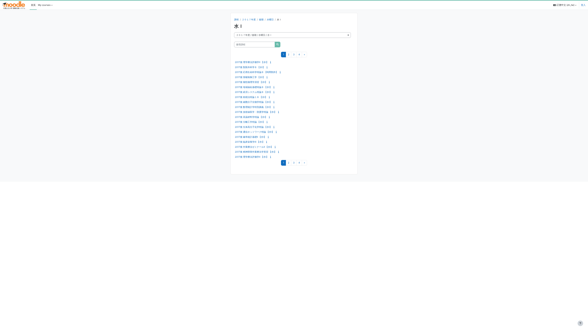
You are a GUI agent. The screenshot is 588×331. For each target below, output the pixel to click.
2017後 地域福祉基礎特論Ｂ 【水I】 (253, 87)
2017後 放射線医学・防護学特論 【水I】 (255, 111)
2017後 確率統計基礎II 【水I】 (250, 136)
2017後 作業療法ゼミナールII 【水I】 (254, 146)
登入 (583, 5)
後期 (261, 19)
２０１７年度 (249, 19)
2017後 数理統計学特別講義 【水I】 (253, 107)
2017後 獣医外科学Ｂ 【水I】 (250, 67)
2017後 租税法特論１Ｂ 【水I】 (251, 97)
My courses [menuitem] (44, 5)
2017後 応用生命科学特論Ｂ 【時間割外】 (256, 72)
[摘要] (271, 62)
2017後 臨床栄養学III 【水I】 (249, 141)
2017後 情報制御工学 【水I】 (250, 77)
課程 (236, 19)
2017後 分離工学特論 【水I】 (250, 121)
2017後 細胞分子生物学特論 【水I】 (253, 102)
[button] (564, 5)
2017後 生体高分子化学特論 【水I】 (253, 127)
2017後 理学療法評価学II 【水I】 (251, 62)
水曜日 (270, 19)
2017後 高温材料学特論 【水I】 (251, 117)
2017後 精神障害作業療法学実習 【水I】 (255, 151)
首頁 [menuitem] (33, 5)
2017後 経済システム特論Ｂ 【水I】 (253, 92)
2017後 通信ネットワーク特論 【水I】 (254, 131)
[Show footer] (580, 323)
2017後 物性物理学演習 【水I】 (251, 82)
